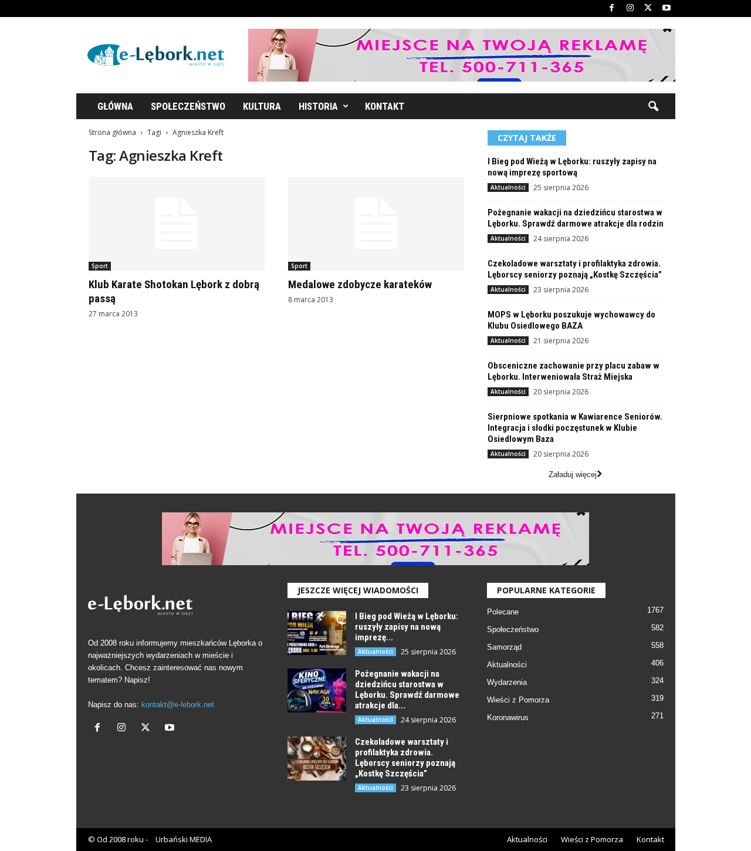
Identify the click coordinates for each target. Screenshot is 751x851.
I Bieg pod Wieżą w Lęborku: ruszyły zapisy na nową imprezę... (406, 627)
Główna (115, 106)
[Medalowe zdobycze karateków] (376, 224)
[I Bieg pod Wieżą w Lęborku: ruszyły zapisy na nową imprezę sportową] (316, 633)
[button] (653, 107)
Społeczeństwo (188, 106)
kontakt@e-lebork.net (177, 704)
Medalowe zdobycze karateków (360, 284)
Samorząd (504, 647)
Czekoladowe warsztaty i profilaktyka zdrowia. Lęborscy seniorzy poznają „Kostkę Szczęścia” (575, 269)
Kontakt (384, 106)
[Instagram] (630, 8)
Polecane (503, 611)
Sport (100, 266)
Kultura (262, 106)
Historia (318, 106)
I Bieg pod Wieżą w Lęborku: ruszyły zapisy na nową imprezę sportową (572, 167)
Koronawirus (508, 717)
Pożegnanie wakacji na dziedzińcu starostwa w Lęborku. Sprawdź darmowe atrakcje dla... (407, 689)
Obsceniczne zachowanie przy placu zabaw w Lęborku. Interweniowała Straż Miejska (573, 371)
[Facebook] (612, 8)
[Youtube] (666, 8)
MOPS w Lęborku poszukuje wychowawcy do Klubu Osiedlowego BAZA (571, 320)
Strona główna (112, 132)
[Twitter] (648, 8)
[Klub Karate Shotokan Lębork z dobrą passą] (177, 224)
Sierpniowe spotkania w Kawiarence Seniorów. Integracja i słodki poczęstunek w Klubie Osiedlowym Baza (575, 427)
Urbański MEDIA (183, 839)
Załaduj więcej (573, 474)
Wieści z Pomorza (518, 699)
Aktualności (508, 187)
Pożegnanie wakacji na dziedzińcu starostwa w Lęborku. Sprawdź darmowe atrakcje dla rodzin (576, 218)
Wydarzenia (507, 682)
